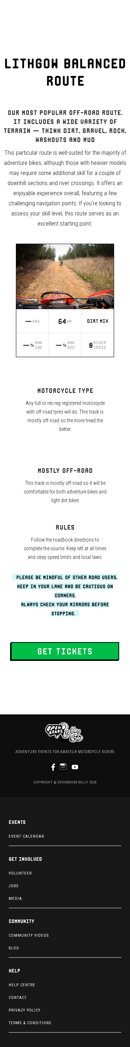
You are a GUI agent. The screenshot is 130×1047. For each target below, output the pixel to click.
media (15, 898)
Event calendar (26, 836)
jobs (13, 886)
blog (14, 948)
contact (18, 997)
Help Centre (22, 985)
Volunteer (20, 873)
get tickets (65, 651)
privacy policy (24, 1010)
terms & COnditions (30, 1023)
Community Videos (29, 935)
